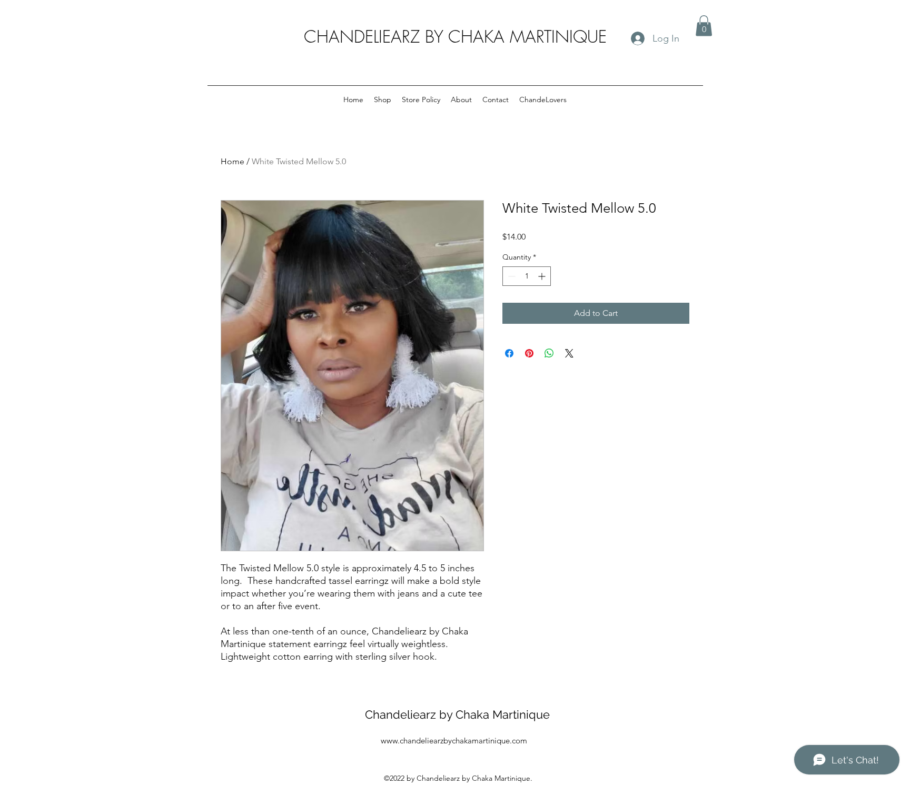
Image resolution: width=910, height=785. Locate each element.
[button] (704, 25)
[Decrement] (510, 276)
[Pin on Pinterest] (529, 353)
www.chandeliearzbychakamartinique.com (454, 741)
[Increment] (542, 276)
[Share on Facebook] (509, 353)
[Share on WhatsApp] (549, 353)
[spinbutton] (526, 276)
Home (232, 161)
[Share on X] (569, 353)
